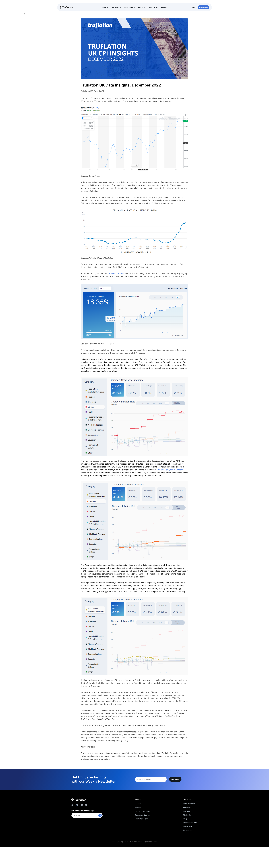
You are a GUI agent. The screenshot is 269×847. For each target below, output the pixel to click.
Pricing (164, 7)
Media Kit (187, 815)
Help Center (188, 826)
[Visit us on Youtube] (86, 805)
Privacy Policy (117, 841)
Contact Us (187, 830)
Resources (128, 7)
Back (25, 14)
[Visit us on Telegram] (82, 805)
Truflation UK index (116, 273)
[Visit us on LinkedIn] (77, 805)
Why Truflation (189, 804)
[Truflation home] (78, 799)
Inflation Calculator (142, 811)
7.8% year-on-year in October (169, 470)
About (140, 7)
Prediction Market (142, 819)
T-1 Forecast (153, 7)
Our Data (186, 811)
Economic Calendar (143, 815)
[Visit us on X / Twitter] (72, 805)
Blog (185, 819)
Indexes (105, 7)
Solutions (115, 7)
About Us (187, 807)
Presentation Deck (190, 823)
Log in (193, 7)
